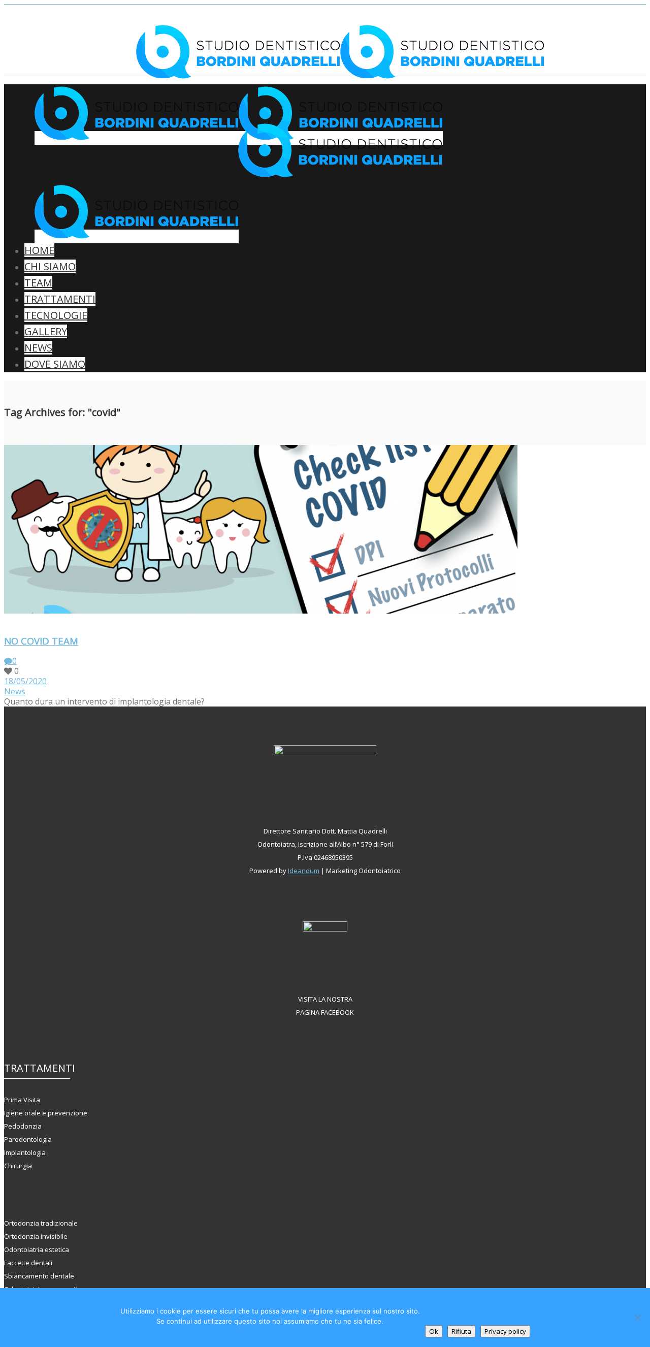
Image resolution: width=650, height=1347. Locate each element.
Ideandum (303, 870)
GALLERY (45, 331)
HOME (39, 250)
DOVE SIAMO (54, 364)
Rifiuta (461, 1331)
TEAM (38, 283)
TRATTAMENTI (59, 299)
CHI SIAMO (50, 266)
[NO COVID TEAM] (7, 620)
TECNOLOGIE (55, 315)
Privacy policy (505, 1331)
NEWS (38, 348)
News (14, 691)
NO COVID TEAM (41, 640)
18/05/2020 (25, 681)
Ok (433, 1331)
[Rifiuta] (637, 1317)
